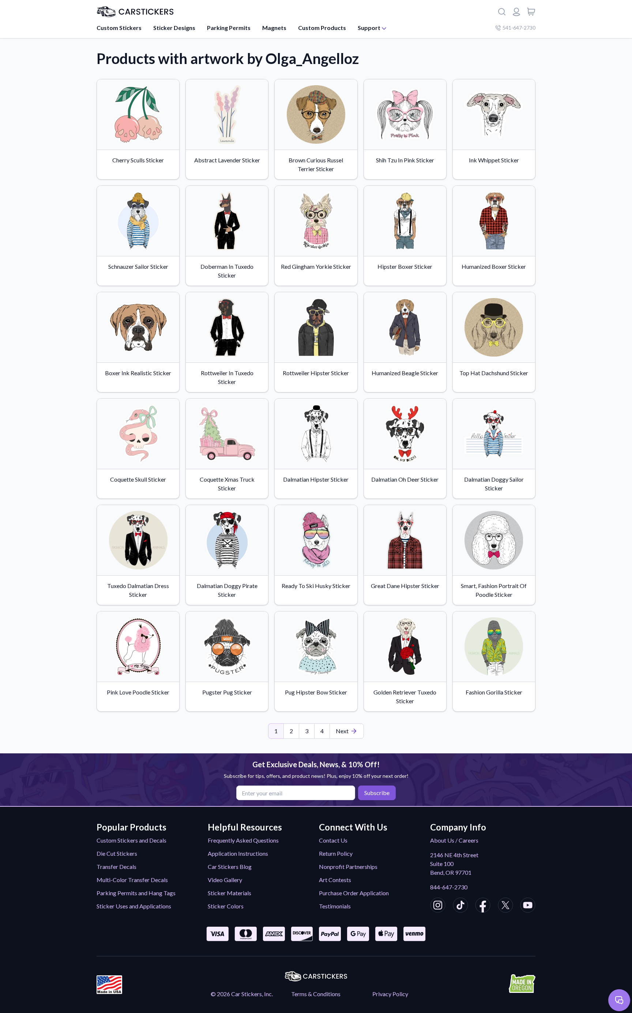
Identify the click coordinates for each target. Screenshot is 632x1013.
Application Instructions (238, 853)
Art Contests (335, 879)
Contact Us (333, 840)
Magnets (274, 27)
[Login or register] (516, 11)
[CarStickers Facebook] (482, 906)
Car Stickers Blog (230, 866)
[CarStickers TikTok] (460, 906)
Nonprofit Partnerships (348, 866)
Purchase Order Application (354, 892)
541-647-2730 (519, 28)
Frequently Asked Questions (243, 840)
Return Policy (336, 853)
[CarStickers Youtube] (527, 906)
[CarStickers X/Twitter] (505, 906)
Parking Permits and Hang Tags (136, 892)
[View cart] (531, 11)
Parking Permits (229, 27)
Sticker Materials (229, 892)
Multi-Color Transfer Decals (132, 879)
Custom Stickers (119, 27)
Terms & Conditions (316, 993)
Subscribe (377, 792)
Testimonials (335, 906)
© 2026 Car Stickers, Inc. (242, 993)
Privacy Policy (390, 993)
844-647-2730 (448, 887)
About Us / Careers (454, 840)
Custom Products (322, 27)
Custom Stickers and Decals (131, 840)
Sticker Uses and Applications (134, 906)
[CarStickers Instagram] (437, 906)
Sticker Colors (226, 906)
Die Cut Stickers (117, 853)
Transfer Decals (116, 866)
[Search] (501, 11)
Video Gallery (225, 879)
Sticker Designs (174, 27)
